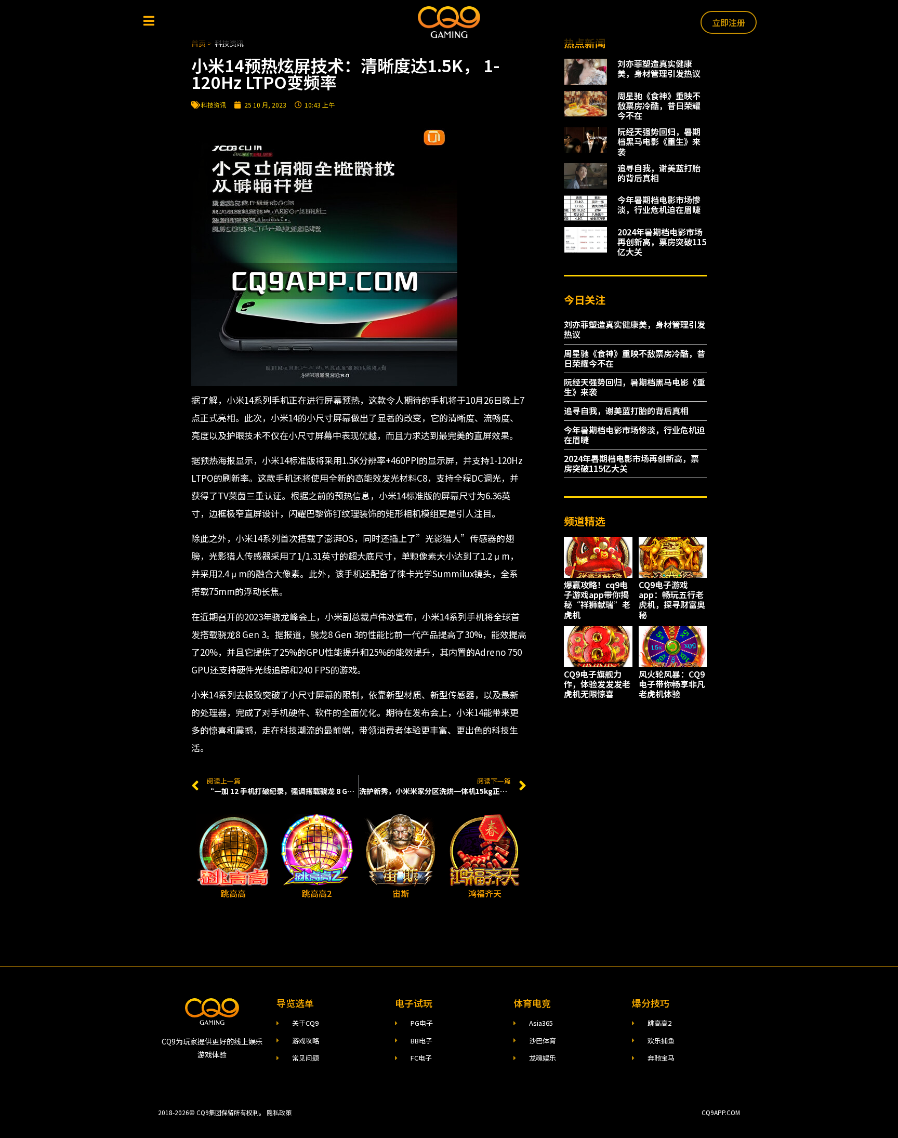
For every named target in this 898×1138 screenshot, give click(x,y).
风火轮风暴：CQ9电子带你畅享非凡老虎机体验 (672, 684)
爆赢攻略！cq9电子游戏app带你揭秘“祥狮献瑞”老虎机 (597, 599)
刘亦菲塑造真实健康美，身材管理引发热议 (659, 68)
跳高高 (233, 893)
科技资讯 (213, 104)
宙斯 (400, 893)
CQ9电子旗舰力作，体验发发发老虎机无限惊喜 (597, 684)
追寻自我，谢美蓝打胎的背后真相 (659, 173)
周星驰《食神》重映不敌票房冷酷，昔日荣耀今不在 (659, 105)
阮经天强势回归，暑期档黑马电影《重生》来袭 (659, 141)
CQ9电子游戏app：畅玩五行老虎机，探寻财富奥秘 (672, 599)
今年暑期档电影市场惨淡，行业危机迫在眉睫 (659, 204)
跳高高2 (317, 893)
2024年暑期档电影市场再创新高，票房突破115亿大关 (661, 242)
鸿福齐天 (484, 893)
